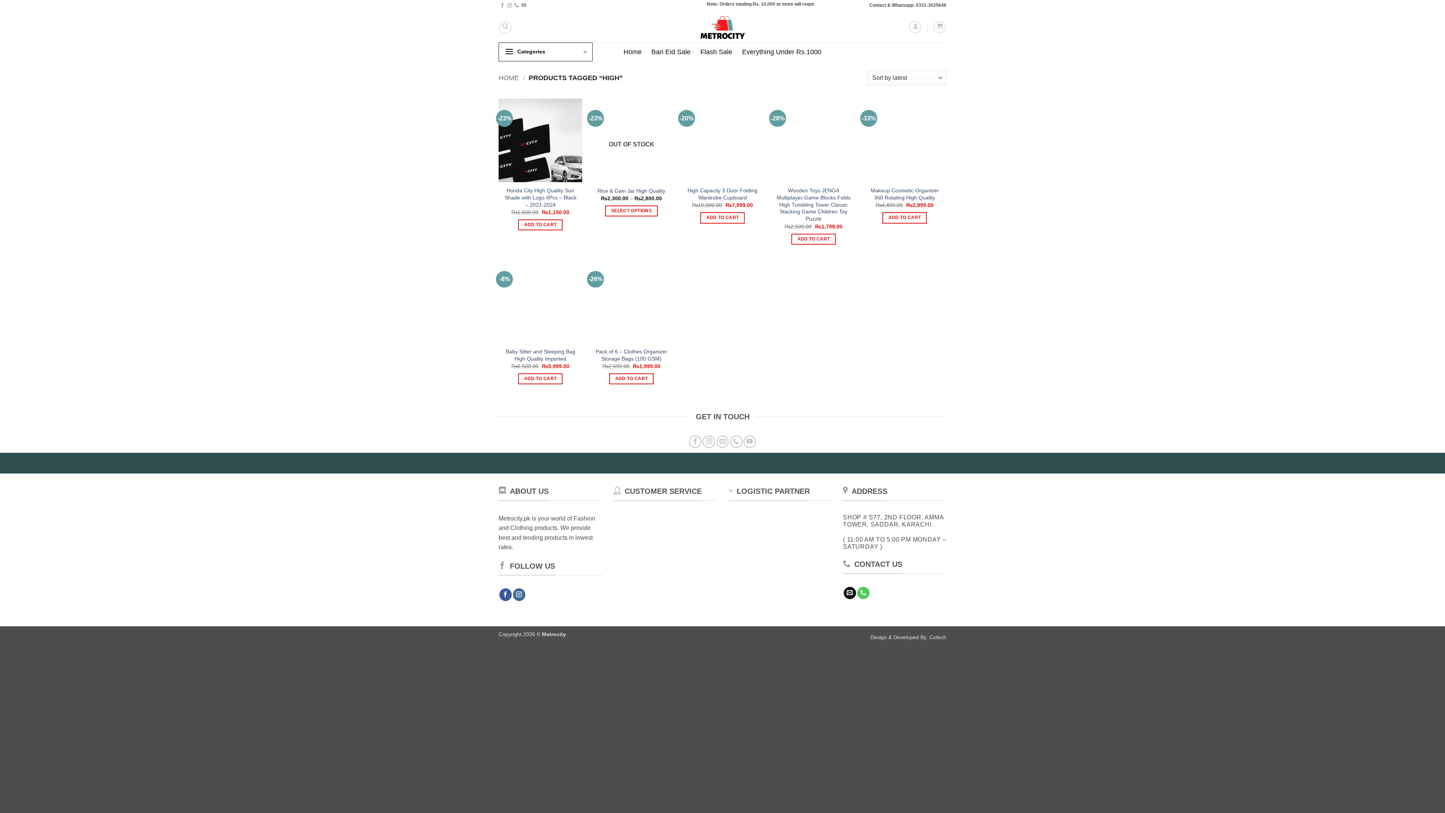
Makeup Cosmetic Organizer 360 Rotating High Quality (905, 194)
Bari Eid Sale (671, 52)
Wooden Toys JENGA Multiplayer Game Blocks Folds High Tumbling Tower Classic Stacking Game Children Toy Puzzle (813, 204)
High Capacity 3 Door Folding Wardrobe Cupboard (722, 194)
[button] (915, 27)
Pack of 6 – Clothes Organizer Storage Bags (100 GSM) (631, 355)
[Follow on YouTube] (524, 5)
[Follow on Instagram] (509, 5)
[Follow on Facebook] (502, 5)
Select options (631, 211)
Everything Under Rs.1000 (781, 52)
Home (633, 52)
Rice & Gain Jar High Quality (631, 191)
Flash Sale (716, 52)
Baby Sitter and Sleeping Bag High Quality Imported (540, 355)
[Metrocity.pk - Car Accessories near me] (722, 27)
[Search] (505, 27)
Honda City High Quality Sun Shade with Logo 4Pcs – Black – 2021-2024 (540, 197)
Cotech (937, 637)
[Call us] (516, 5)
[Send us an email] (722, 441)
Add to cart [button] (540, 224)
